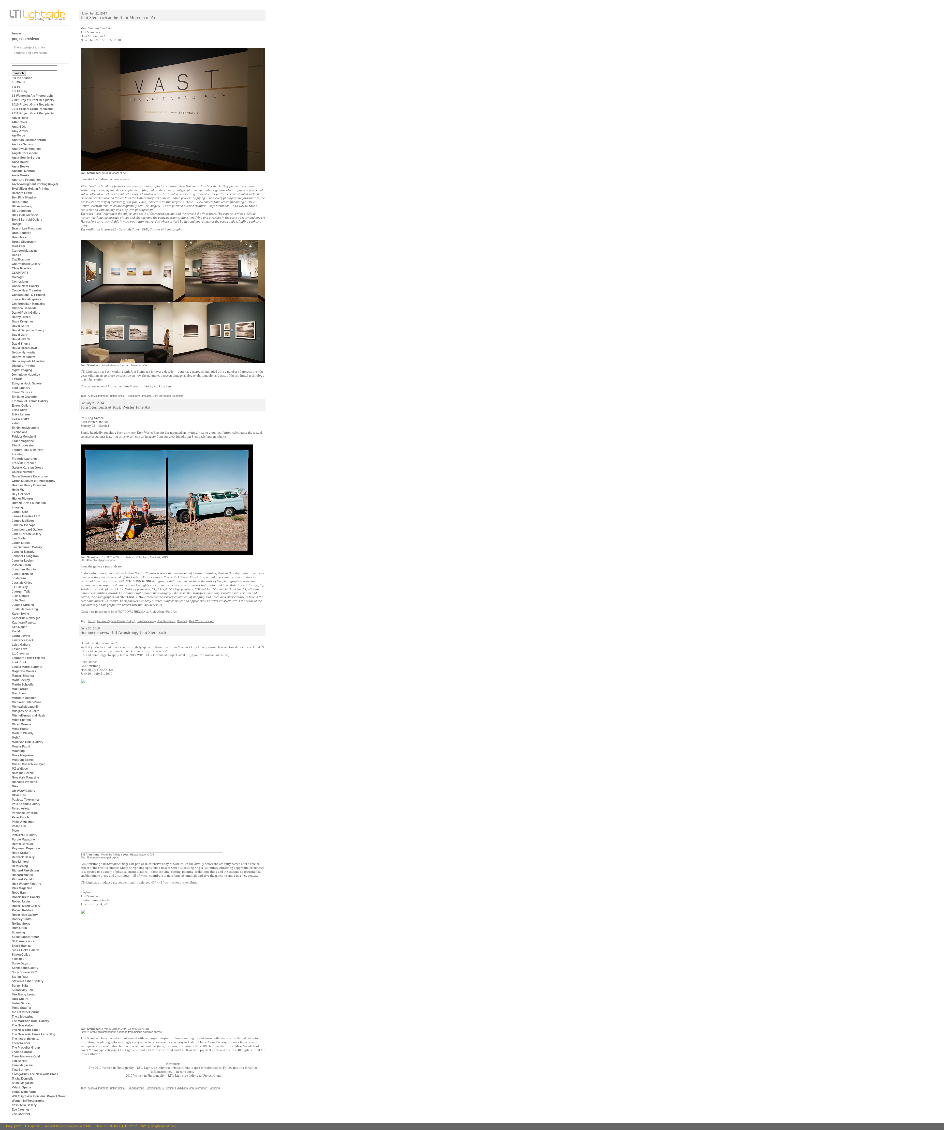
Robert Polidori (22, 910)
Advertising (20, 118)
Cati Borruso (21, 259)
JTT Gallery (20, 587)
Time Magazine (22, 1065)
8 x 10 (16, 87)
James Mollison (23, 520)
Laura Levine (21, 636)
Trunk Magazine (23, 1083)
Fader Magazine (23, 441)
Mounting (18, 751)
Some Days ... (21, 963)
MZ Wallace (20, 768)
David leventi (21, 339)
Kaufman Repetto (24, 622)
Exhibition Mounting (25, 427)
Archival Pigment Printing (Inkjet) (35, 184)
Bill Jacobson (21, 211)
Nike (15, 786)
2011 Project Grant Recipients (33, 109)
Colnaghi (18, 277)
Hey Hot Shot (21, 494)
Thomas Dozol (22, 1052)
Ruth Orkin (19, 928)
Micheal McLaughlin (25, 706)
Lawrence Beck (23, 640)
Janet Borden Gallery (27, 534)
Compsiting (20, 281)
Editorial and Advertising (30, 53)
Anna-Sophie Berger (26, 157)
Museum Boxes (23, 760)
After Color (19, 122)
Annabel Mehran (23, 171)
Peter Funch (20, 817)
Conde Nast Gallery (25, 286)
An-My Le (18, 135)
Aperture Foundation (26, 180)
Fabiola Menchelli (24, 436)
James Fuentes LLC (26, 516)
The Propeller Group (26, 1047)
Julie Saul (18, 600)
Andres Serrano (23, 144)
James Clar (20, 512)
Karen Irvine (20, 613)
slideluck (18, 959)
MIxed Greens (21, 724)
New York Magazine (25, 777)
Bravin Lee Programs (27, 228)
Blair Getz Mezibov (25, 215)
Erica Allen (19, 410)
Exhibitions (19, 432)
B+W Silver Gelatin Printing (30, 188)
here (169, 386)
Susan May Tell (22, 990)
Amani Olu (19, 126)
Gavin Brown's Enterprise (30, 476)
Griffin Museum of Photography (33, 481)
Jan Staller (19, 538)
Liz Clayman (20, 653)
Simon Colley (21, 954)
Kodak (16, 631)
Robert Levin (21, 901)
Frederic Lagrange (25, 458)
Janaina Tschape (23, 525)
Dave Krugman (22, 321)
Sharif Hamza (21, 945)
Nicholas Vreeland (24, 782)
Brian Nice (19, 237)
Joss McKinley (22, 582)
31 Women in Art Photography (33, 95)
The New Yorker (23, 1025)
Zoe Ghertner (21, 1114)
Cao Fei (17, 255)
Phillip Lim (19, 826)
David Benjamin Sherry (28, 330)
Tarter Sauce (21, 1003)
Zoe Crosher (20, 1109)
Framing (17, 454)
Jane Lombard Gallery (27, 529)
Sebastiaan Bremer (25, 937)
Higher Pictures (23, 498)
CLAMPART (20, 273)
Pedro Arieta (21, 808)
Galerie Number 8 (24, 472)
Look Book (19, 662)
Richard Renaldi (23, 879)
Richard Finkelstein (25, 870)
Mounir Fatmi (21, 746)
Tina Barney (20, 1069)
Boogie (17, 224)
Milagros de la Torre (25, 711)
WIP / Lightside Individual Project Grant (39, 1096)
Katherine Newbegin (26, 618)
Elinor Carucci (22, 392)
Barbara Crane (22, 193)
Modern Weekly (22, 733)
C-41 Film (18, 246)
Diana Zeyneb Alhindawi (28, 361)
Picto (15, 830)
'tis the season (22, 78)
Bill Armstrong (22, 206)
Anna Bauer (20, 162)
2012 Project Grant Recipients (33, 113)
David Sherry (21, 343)
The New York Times (26, 1030)
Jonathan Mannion (24, 569)
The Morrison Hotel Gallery (30, 1021)
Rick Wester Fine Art (26, 884)
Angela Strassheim (25, 153)
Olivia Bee (19, 795)
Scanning (18, 932)
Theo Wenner (21, 1043)
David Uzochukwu (24, 348)
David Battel (20, 326)
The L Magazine (22, 1016)
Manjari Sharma (23, 675)
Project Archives (25, 39)
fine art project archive (29, 47)
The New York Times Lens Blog (33, 1034)
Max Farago (20, 689)
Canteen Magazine (25, 250)
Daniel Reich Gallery (26, 312)
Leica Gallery (21, 644)
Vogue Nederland (24, 1092)
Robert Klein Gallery (26, 897)
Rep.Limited (20, 861)
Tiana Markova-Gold (26, 1056)
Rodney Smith (21, 919)
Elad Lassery (21, 388)
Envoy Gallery (21, 405)
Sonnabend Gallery (25, 968)
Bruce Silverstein (24, 242)
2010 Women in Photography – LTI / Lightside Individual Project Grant (173, 1075)
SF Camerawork (23, 941)
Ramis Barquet (22, 844)
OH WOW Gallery (23, 791)
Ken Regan (19, 627)
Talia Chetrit (20, 999)
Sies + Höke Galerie (25, 950)
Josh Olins (19, 578)
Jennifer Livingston (25, 556)
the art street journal (26, 1012)
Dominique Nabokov (26, 374)
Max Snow (19, 693)
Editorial (17, 379)
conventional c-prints (26, 299)
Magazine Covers (24, 671)
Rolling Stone (21, 923)
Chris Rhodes (21, 268)
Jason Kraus (21, 543)
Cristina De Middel (24, 308)
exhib (15, 423)
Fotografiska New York (28, 450)
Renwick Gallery (23, 857)
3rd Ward (18, 82)
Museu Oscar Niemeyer (28, 764)
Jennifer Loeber (23, 560)
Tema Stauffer (21, 1007)
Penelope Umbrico (25, 813)
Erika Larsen (21, 414)
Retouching (20, 866)
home (16, 33)
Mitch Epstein (21, 720)
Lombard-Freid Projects (28, 658)
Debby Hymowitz (23, 352)
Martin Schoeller (23, 684)
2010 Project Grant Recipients (33, 104)
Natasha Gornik (23, 773)
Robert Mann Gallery (26, 906)
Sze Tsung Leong (23, 994)
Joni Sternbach (22, 574)
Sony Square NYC (24, 972)
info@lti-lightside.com (163, 1126)
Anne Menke (20, 175)
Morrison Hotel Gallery (27, 742)
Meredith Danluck (24, 698)
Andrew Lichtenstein (26, 149)
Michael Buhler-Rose (26, 702)
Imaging (17, 507)
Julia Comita (20, 596)
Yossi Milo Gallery (24, 1105)
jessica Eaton (21, 565)
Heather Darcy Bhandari (29, 485)
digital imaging (22, 370)
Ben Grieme (20, 202)
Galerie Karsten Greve (27, 467)
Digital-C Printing (23, 365)
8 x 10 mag (19, 91)
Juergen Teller (22, 591)
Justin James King (25, 609)
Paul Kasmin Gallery (26, 804)
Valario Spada (21, 1087)
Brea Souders (21, 233)
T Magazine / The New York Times (35, 1074)
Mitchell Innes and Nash (28, 715)
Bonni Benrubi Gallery (27, 219)
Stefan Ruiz (20, 976)
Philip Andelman (23, 822)
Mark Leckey (21, 680)
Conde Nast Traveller (26, 290)
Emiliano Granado (24, 396)
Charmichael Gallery (26, 264)
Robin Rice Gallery (25, 914)
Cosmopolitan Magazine (28, 303)
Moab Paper (20, 729)
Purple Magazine (23, 839)
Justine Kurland (23, 605)
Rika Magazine (22, 888)
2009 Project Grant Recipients (33, 100)
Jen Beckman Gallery (27, 547)
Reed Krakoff (21, 853)
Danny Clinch (21, 317)
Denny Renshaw (23, 357)
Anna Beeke (20, 166)
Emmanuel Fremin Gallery (30, 401)
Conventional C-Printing (28, 295)
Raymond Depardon (26, 848)
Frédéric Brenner (24, 463)
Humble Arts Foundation (29, 503)
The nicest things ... (25, 1038)
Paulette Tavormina (25, 799)
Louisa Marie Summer (27, 667)
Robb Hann (19, 892)
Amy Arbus (20, 131)
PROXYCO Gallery (24, 835)
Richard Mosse (22, 875)
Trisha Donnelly (22, 1078)
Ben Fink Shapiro (24, 197)
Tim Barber (20, 1061)
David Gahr (20, 334)
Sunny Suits (20, 985)
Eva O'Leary (20, 419)
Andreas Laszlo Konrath (29, 140)
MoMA (16, 737)
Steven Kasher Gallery (28, 981)
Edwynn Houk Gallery (27, 383)
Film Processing (23, 445)
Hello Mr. (18, 489)
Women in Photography (28, 1100)
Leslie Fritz (19, 649)
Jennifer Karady (23, 551)
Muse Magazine (22, 755)
